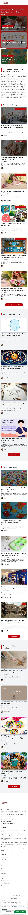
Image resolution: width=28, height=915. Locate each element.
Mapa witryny (14, 898)
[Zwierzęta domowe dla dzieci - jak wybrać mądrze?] (14, 23)
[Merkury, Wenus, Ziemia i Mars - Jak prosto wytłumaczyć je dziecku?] (14, 357)
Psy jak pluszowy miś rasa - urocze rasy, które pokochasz (14, 842)
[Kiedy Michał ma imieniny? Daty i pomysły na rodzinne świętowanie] (14, 279)
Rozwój (2, 876)
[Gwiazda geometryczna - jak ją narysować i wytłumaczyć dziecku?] (14, 391)
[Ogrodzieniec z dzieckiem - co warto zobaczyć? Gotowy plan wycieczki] (14, 610)
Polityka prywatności (21, 892)
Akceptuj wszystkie (20, 911)
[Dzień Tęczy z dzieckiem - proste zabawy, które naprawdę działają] (14, 725)
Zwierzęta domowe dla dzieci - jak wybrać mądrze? (13, 27)
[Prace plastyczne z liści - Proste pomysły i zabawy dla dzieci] (14, 510)
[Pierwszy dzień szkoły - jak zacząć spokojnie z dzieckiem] (14, 148)
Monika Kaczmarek (7, 680)
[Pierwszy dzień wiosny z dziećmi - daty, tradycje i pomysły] (14, 56)
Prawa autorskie (12, 892)
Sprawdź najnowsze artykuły (14, 304)
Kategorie (4, 866)
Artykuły (3, 827)
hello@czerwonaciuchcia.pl (9, 823)
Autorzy (3, 854)
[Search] (25, 2)
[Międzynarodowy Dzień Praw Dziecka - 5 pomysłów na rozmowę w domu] (14, 246)
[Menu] (23, 2)
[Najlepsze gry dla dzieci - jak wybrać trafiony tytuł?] (14, 213)
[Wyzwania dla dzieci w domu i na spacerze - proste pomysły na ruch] (14, 115)
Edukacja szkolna (5, 883)
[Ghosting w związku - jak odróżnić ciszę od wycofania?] (14, 693)
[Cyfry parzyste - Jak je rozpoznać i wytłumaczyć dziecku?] (14, 428)
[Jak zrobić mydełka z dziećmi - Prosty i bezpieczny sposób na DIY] (14, 544)
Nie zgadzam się (8, 911)
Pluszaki (3, 871)
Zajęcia (2, 868)
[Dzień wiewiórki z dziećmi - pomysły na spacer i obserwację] (14, 659)
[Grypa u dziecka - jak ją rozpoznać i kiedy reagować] (14, 181)
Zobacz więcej (14, 454)
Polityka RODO (11, 895)
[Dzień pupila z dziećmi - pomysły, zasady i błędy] (14, 761)
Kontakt (5, 895)
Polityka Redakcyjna (20, 895)
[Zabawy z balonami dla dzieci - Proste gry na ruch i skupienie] (14, 478)
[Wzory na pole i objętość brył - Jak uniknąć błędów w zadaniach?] (14, 325)
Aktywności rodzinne (5, 885)
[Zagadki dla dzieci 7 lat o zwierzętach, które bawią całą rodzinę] (14, 40)
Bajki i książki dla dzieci (6, 880)
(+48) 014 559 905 (7, 821)
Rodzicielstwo (4, 873)
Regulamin (5, 892)
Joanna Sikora (7, 344)
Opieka (2, 878)
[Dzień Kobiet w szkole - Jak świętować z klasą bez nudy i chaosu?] (14, 577)
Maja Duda (6, 413)
